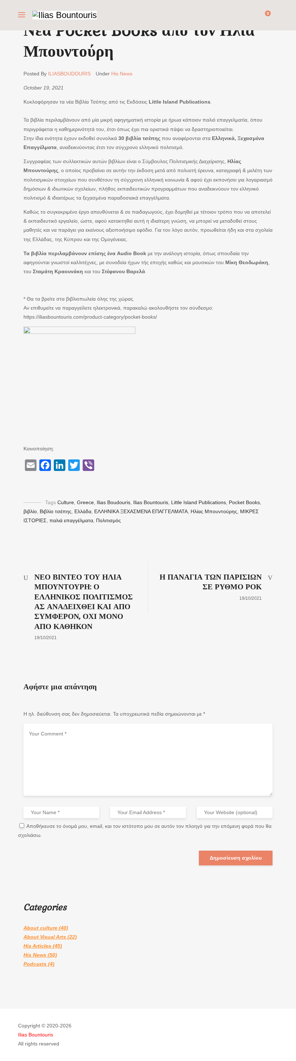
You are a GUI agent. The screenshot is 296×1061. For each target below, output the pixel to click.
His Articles (37, 946)
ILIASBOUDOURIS (69, 74)
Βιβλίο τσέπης (55, 511)
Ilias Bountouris (150, 502)
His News (121, 74)
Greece (85, 502)
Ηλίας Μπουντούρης (214, 511)
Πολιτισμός (108, 520)
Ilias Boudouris (113, 502)
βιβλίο (30, 511)
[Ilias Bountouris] (64, 15)
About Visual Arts (44, 937)
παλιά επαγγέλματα (71, 520)
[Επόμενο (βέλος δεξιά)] (283, 530)
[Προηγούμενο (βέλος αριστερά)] (12, 530)
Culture (65, 502)
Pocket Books (244, 502)
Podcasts (35, 964)
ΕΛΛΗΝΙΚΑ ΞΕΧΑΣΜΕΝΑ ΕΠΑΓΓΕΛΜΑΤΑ (141, 511)
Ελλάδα (82, 511)
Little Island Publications (198, 502)
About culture (40, 928)
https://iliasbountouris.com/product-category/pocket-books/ (90, 317)
